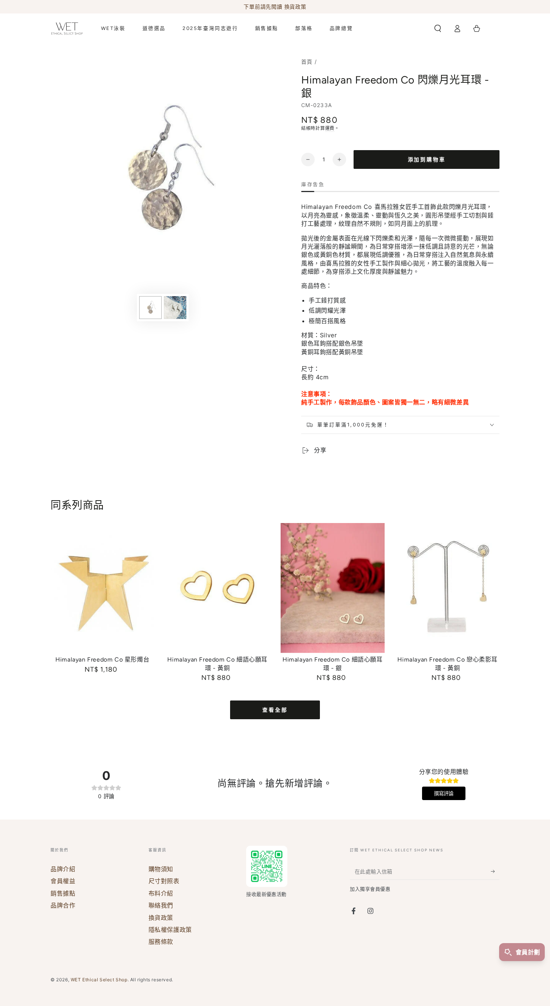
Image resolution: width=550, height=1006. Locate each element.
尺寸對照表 (164, 881)
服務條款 (161, 941)
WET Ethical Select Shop (99, 979)
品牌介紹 (63, 869)
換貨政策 (161, 917)
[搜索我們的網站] (437, 28)
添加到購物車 (427, 159)
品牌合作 (63, 905)
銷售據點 (63, 893)
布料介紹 (161, 893)
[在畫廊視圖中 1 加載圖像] (150, 307)
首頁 (307, 61)
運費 (329, 128)
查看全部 (274, 710)
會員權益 (63, 881)
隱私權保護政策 (170, 929)
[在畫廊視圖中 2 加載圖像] (175, 307)
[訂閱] (495, 871)
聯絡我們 (161, 905)
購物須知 (161, 869)
